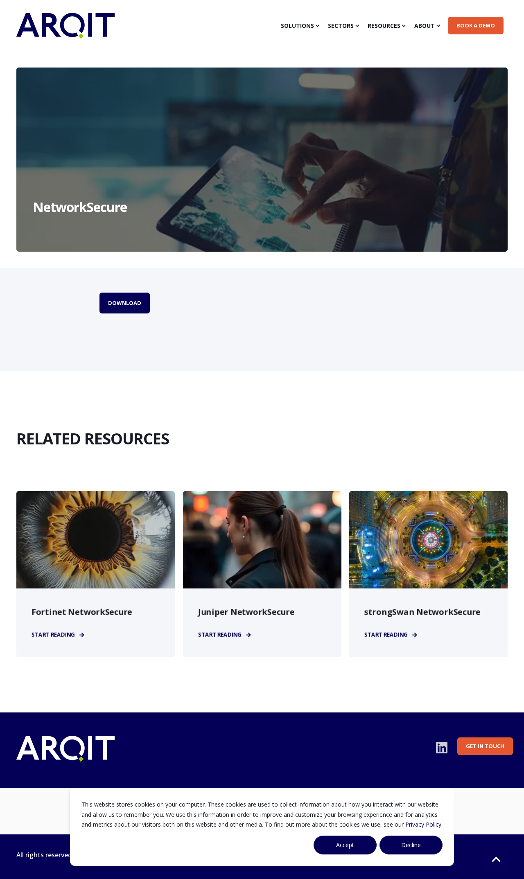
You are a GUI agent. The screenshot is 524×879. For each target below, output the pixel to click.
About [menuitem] (424, 25)
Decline (411, 845)
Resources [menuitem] (384, 25)
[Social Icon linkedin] (441, 747)
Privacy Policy (423, 824)
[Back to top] (496, 859)
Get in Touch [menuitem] (485, 746)
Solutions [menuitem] (297, 25)
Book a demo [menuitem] (475, 25)
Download (124, 303)
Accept (345, 845)
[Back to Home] (65, 33)
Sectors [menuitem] (341, 25)
